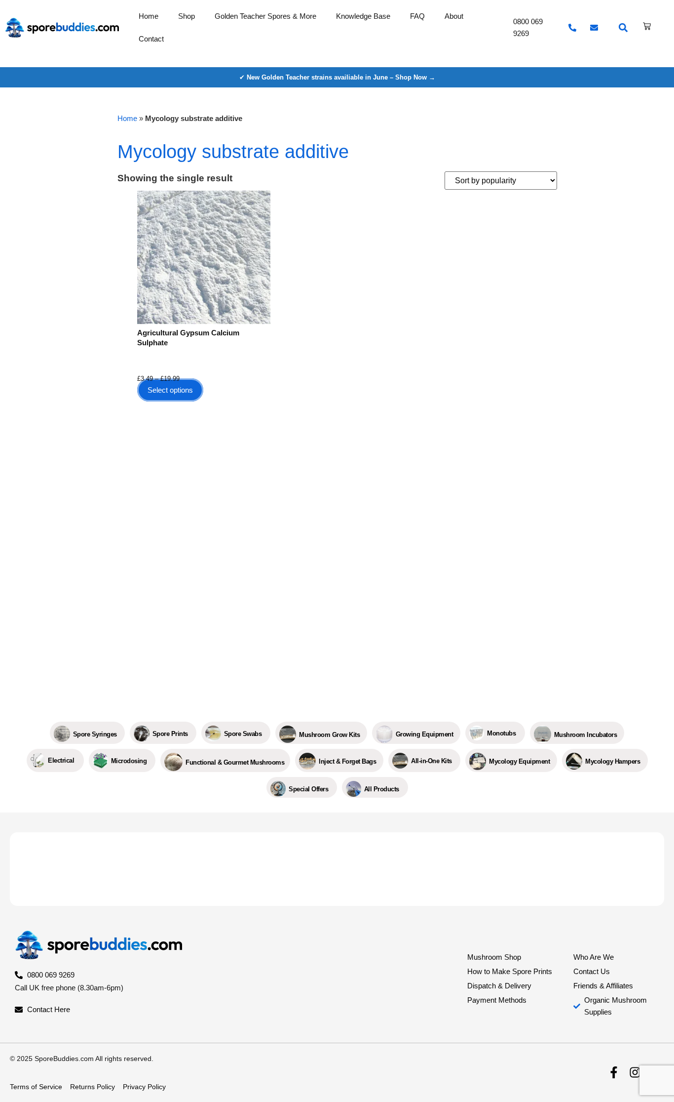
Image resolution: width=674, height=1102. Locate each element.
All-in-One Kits (431, 761)
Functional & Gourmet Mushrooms (235, 762)
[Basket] (647, 26)
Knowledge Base (363, 16)
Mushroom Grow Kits (329, 734)
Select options (170, 390)
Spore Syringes (95, 734)
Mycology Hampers (612, 761)
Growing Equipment (424, 734)
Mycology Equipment (519, 761)
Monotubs (501, 733)
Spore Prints (170, 733)
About (454, 16)
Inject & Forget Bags (347, 761)
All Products (381, 789)
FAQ (417, 16)
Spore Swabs (243, 733)
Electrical (61, 760)
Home (148, 16)
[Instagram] (635, 1072)
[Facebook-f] (613, 1072)
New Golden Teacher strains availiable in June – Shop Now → (341, 77)
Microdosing (129, 761)
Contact (151, 39)
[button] (623, 28)
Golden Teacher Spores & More (265, 16)
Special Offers (308, 789)
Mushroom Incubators (585, 734)
